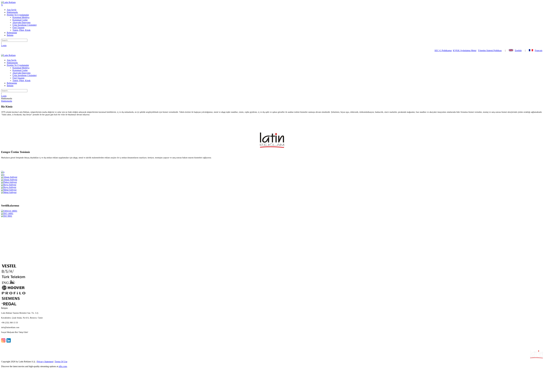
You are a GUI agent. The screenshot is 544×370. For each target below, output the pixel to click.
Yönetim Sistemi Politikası (490, 50)
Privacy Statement (45, 361)
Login (4, 45)
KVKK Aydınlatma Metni (464, 50)
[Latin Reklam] (8, 2)
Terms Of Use (61, 361)
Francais (538, 50)
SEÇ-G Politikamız (443, 50)
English (518, 50)
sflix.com (63, 366)
